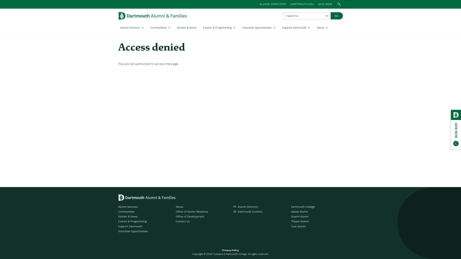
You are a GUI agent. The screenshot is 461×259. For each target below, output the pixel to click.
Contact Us (183, 221)
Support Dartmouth (294, 27)
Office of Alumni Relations (192, 211)
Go (336, 16)
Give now (325, 4)
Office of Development (190, 216)
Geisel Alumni (299, 211)
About (321, 27)
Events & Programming (217, 27)
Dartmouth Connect (250, 211)
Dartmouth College (303, 207)
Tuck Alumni (298, 226)
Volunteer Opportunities (257, 27)
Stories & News (186, 27)
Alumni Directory (248, 207)
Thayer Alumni (300, 221)
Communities (158, 27)
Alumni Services (130, 27)
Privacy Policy (230, 250)
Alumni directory (272, 4)
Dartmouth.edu (302, 4)
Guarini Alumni (299, 216)
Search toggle (339, 4)
